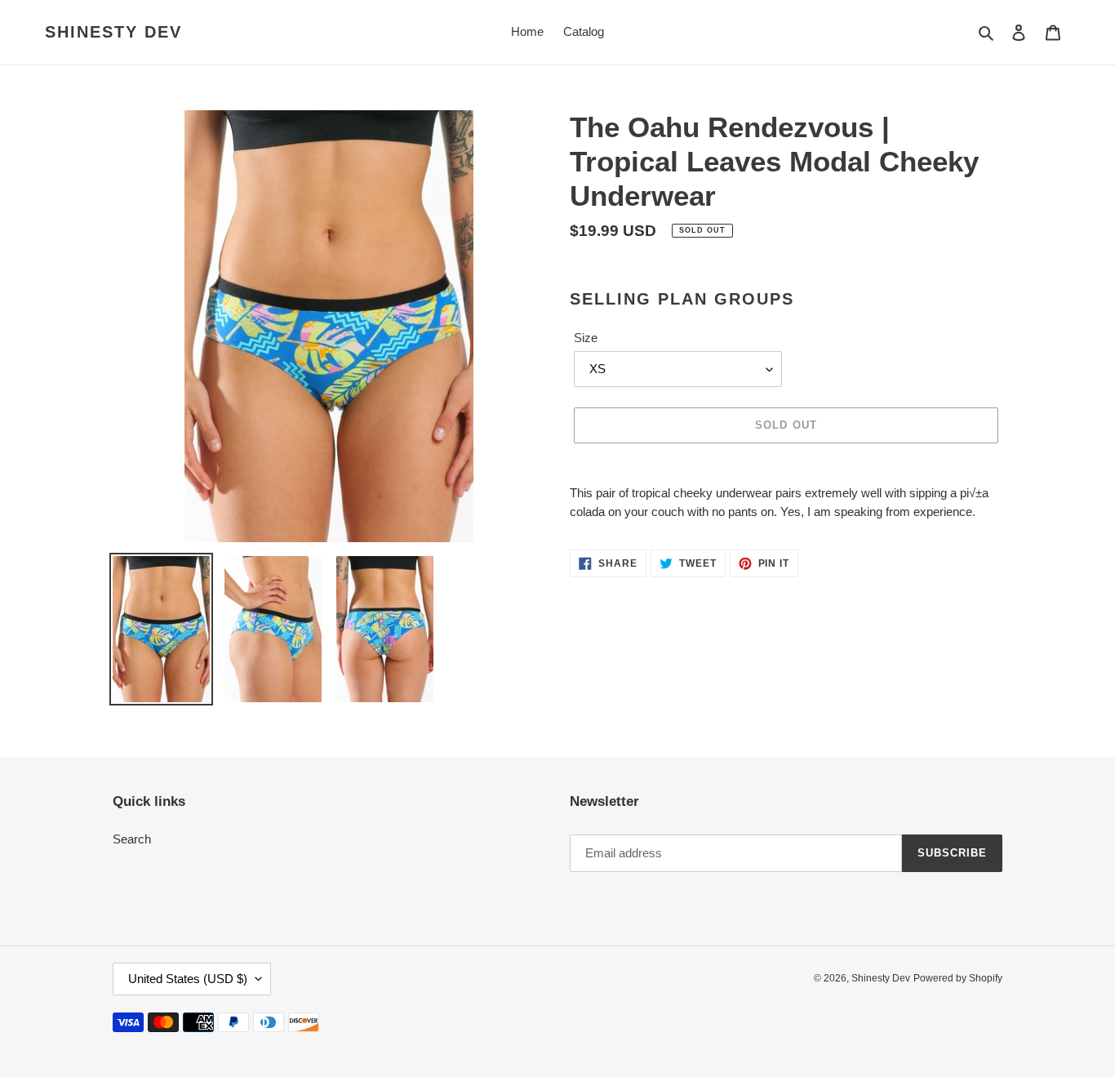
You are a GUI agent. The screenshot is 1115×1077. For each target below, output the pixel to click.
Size (585, 338)
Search (132, 839)
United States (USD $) (187, 979)
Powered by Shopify (957, 978)
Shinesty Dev (113, 32)
